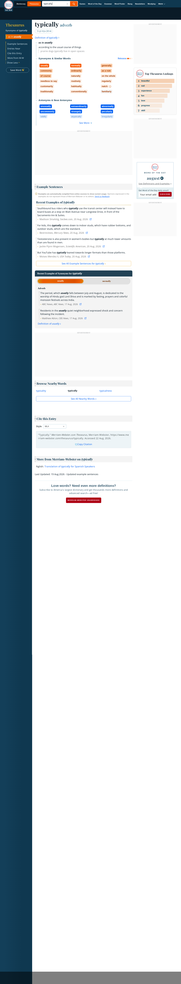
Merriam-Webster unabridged (84, 500)
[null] (162, 178)
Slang (130, 4)
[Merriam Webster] (155, 167)
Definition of (46, 37)
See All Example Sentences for (83, 263)
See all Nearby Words (83, 398)
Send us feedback (102, 196)
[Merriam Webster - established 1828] (8, 2)
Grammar (108, 4)
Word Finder (120, 4)
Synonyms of (16, 30)
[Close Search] (67, 3)
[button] (161, 4)
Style (39, 426)
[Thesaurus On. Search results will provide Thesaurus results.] (27, 4)
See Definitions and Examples (154, 183)
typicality (41, 390)
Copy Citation (84, 444)
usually (60, 281)
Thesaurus (15, 24)
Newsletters (140, 4)
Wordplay (152, 4)
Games (82, 4)
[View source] (91, 219)
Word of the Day (95, 4)
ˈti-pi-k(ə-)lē (43, 31)
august (153, 178)
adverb (66, 25)
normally (106, 281)
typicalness (105, 390)
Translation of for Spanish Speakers (70, 466)
